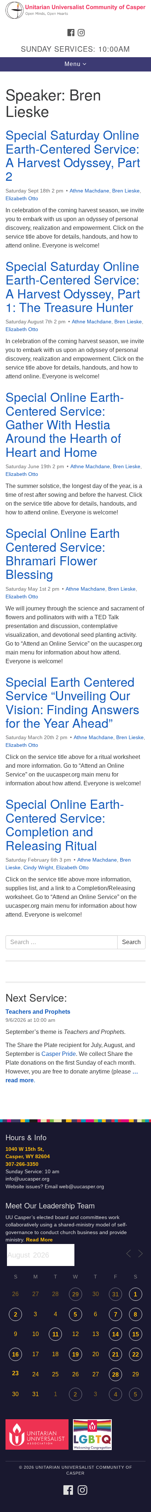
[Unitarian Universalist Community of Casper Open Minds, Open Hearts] (75, 12)
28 (115, 1375)
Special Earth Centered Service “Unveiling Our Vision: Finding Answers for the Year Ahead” (72, 701)
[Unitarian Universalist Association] (38, 1434)
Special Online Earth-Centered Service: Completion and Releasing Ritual (64, 824)
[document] (75, 591)
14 (115, 1334)
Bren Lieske (126, 191)
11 (55, 1334)
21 (115, 1354)
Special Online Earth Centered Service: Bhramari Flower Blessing (62, 553)
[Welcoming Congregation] (94, 1434)
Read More (39, 1240)
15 (135, 1334)
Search (131, 942)
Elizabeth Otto (21, 198)
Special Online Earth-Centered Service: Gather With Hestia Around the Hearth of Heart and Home (64, 424)
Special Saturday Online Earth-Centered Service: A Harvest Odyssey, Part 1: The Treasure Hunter (72, 286)
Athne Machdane (89, 191)
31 (115, 1294)
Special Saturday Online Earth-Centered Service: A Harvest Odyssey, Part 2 (72, 154)
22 (135, 1354)
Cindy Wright (38, 867)
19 (75, 1354)
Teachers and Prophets (37, 1012)
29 (75, 1294)
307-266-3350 (21, 1164)
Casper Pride (58, 1054)
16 (15, 1354)
